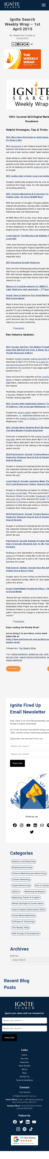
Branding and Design (22, 867)
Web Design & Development (25, 933)
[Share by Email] (27, 44)
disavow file (40, 167)
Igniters (16, 891)
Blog (24, 1073)
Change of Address (29, 418)
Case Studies (24, 1066)
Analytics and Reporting (23, 861)
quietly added (24, 412)
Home (24, 1055)
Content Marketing (21, 879)
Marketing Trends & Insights (26, 897)
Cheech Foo (19, 35)
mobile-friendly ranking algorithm (31, 359)
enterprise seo (36, 654)
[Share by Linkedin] (14, 44)
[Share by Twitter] (23, 44)
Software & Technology (23, 921)
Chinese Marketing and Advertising (29, 873)
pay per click (12, 657)
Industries (24, 1062)
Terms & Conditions (24, 1080)
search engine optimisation (32, 657)
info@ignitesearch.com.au (24, 1096)
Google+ (12, 395)
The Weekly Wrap (27, 648)
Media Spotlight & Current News (27, 903)
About (24, 1069)
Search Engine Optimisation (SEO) (28, 909)
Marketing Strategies (35, 891)
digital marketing (19, 654)
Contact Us (24, 1077)
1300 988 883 (24, 1092)
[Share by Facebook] (18, 44)
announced (16, 146)
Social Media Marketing (23, 915)
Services (24, 1059)
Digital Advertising (21, 885)
